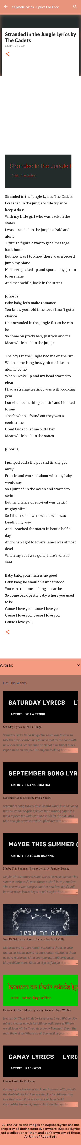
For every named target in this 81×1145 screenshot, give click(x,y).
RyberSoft (48, 1136)
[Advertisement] (40, 104)
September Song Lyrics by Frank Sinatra (27, 798)
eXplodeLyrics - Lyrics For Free (35, 7)
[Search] (75, 7)
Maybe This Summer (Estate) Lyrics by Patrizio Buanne (36, 868)
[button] (7, 54)
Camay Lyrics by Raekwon (19, 1081)
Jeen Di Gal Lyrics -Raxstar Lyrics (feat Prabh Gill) (33, 939)
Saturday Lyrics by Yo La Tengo (22, 727)
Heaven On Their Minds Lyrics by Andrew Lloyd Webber (37, 1010)
